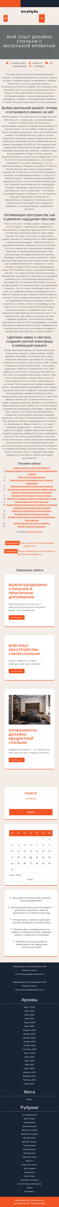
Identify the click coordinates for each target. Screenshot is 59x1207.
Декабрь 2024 (29, 1076)
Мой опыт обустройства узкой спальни (31, 511)
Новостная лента (29, 1164)
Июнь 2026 (30, 1015)
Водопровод (29, 1122)
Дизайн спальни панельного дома (32, 514)
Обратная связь (29, 970)
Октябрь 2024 (29, 1080)
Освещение (29, 1172)
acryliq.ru (29, 11)
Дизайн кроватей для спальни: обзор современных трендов (31, 473)
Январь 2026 (29, 1034)
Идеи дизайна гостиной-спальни (31, 501)
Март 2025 (29, 1068)
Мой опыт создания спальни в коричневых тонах (31, 498)
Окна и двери (30, 1168)
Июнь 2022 (29, 1084)
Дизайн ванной (29, 1126)
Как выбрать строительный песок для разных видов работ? (32, 899)
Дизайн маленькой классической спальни (32, 486)
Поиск (31, 793)
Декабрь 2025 (29, 1038)
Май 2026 (29, 1018)
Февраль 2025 (29, 1072)
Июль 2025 (30, 1057)
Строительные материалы (30, 1184)
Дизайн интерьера (29, 1134)
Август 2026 (29, 1007)
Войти (29, 1099)
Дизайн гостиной (29, 1130)
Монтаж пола (30, 1153)
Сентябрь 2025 (29, 1049)
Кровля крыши (29, 1149)
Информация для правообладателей (29, 966)
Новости (29, 1161)
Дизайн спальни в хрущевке (32, 526)
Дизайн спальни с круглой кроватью (31, 467)
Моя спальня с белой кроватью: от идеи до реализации (31, 482)
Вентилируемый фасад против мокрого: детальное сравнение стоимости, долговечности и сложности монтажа (31, 910)
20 (31, 857)
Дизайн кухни (29, 1138)
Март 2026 (29, 1026)
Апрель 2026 (29, 1022)
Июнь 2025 (30, 1061)
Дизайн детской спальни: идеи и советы (32, 495)
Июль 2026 (30, 1011)
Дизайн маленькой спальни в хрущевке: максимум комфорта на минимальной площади (31, 506)
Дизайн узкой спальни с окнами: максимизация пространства (31, 519)
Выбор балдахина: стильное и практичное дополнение (28, 591)
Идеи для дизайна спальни (31, 477)
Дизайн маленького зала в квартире (32, 523)
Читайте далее (17, 617)
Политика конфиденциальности (29, 974)
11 (18, 851)
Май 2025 (29, 1064)
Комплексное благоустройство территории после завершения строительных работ (31, 944)
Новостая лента (29, 1157)
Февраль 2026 (29, 1030)
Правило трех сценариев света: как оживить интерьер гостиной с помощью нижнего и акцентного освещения (32, 932)
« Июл (30, 879)
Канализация (30, 1145)
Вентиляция (29, 1118)
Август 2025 (29, 1053)
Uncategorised (29, 1115)
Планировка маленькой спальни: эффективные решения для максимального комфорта (32, 491)
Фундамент (30, 1191)
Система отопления (29, 1180)
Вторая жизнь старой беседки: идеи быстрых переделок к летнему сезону (32, 921)
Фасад (29, 1187)
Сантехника (29, 1176)
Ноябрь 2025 (30, 1041)
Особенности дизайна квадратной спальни (23, 736)
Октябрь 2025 (29, 1045)
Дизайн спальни (35, 531)
